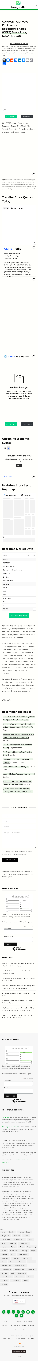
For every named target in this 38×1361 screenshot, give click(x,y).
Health (4, 1251)
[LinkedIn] (33, 1312)
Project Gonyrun (19, 1329)
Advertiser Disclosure (19, 43)
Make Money (23, 1254)
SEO (12, 1273)
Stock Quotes (11, 872)
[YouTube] (28, 1312)
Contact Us (28, 1322)
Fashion (4, 1247)
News (3, 1262)
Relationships (19, 1269)
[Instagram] (13, 1312)
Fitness (13, 1247)
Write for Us (6, 700)
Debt (3, 1243)
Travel (26, 1280)
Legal (33, 1251)
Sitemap (31, 1325)
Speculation (20, 1277)
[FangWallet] (19, 4)
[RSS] (23, 1312)
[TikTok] (16, 1315)
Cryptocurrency (19, 1239)
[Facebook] (16, 60)
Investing (24, 1251)
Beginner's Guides (24, 1232)
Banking (11, 1232)
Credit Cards (6, 1239)
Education (12, 1243)
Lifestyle (4, 1254)
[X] (4, 60)
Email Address (9, 936)
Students (5, 1280)
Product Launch (20, 1266)
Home (4, 872)
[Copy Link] (31, 60)
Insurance (13, 1251)
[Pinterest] (18, 1312)
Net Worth (26, 1258)
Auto (3, 1232)
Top (19, 1357)
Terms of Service (20, 1325)
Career (26, 1236)
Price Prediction (27, 116)
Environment (24, 1243)
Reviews (4, 1273)
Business (17, 1236)
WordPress (31, 1338)
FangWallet (5, 1117)
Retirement (31, 1269)
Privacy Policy (7, 1325)
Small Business (7, 1277)
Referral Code (6, 1269)
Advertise (18, 1322)
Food (21, 1247)
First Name (7, 928)
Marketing (5, 1258)
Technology (15, 1280)
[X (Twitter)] (8, 1312)
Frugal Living (31, 1247)
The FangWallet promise (10, 1127)
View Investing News (19, 616)
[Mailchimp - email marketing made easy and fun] (19, 950)
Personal (31, 1262)
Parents (21, 1262)
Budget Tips (6, 1236)
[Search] (35, 4)
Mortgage (16, 1258)
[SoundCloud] (21, 1315)
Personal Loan (6, 1266)
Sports (30, 1277)
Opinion (12, 1262)
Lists (12, 1254)
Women (4, 1284)
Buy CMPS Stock (10, 116)
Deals (30, 1239)
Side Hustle (22, 1273)
